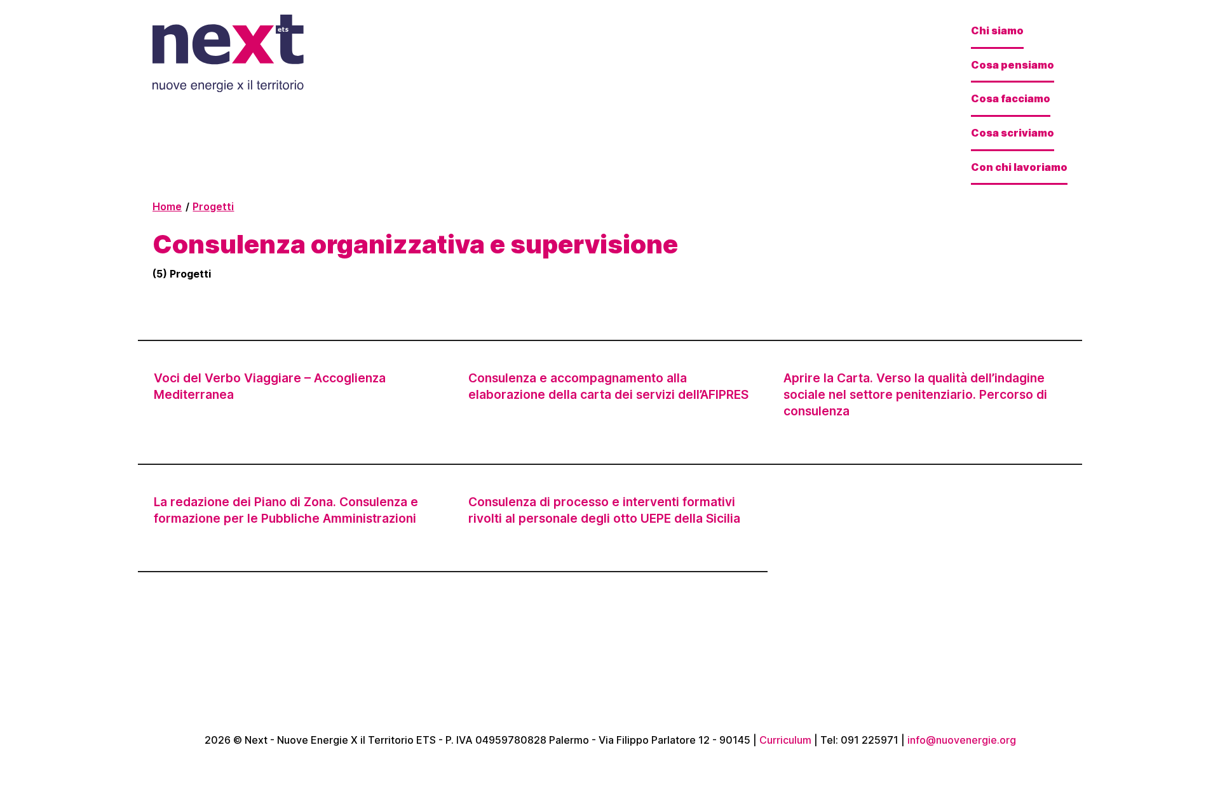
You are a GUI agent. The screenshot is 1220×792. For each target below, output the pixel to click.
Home (167, 206)
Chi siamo (997, 30)
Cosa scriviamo (1012, 132)
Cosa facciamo (1010, 98)
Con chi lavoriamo (1019, 167)
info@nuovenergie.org (961, 740)
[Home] (236, 55)
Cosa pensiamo (1012, 64)
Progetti (213, 206)
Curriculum (785, 740)
